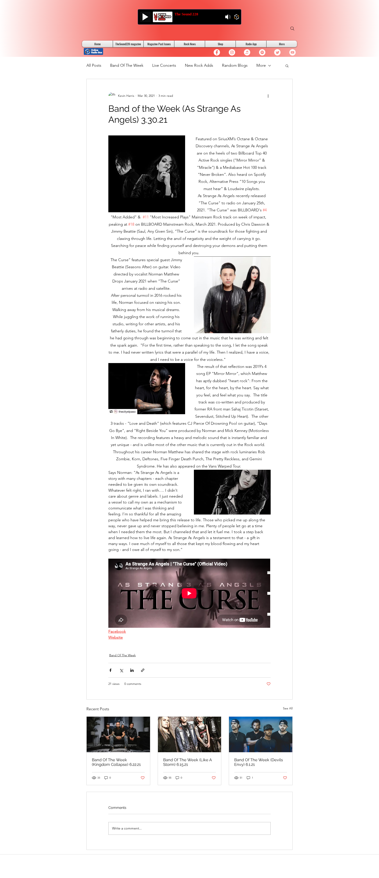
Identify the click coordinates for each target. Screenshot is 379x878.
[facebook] (217, 52)
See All (288, 708)
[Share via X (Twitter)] (121, 670)
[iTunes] (247, 52)
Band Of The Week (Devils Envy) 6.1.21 (258, 762)
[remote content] (189, 594)
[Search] (292, 28)
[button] (287, 65)
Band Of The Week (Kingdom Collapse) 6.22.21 (116, 762)
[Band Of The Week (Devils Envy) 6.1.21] (260, 734)
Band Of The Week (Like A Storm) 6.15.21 (187, 762)
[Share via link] (143, 670)
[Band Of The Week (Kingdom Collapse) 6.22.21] (118, 734)
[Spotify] (262, 52)
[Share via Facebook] (110, 670)
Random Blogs (235, 65)
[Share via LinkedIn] (132, 670)
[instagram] (232, 52)
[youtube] (292, 52)
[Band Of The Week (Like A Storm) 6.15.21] (189, 734)
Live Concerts (164, 65)
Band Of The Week (126, 65)
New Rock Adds (199, 65)
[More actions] (268, 95)
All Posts (93, 65)
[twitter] (277, 52)
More (261, 65)
